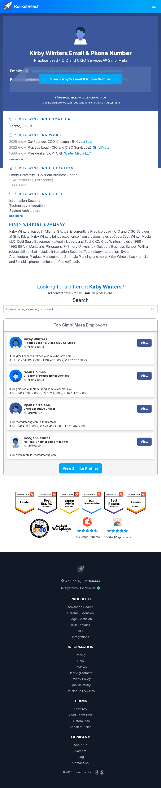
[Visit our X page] (102, 772)
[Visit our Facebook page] (97, 772)
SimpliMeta (117, 60)
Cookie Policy (81, 685)
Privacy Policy (80, 679)
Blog (80, 757)
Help (80, 661)
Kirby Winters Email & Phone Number (81, 53)
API (80, 631)
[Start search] (153, 309)
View (144, 343)
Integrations (80, 637)
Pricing (81, 655)
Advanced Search (80, 607)
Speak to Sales (80, 727)
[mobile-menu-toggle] (154, 6)
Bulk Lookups (80, 625)
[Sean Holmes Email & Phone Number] (15, 376)
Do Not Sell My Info (80, 691)
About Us (80, 745)
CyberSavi (84, 141)
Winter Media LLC (77, 153)
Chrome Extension (80, 613)
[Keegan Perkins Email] (15, 441)
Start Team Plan (80, 715)
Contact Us (80, 763)
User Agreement (80, 673)
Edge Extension (80, 619)
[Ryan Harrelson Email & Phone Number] (15, 409)
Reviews (80, 667)
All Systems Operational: (78, 588)
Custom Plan (80, 721)
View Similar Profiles (81, 468)
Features (80, 709)
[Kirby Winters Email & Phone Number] (80, 33)
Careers (80, 751)
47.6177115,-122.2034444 (82, 581)
